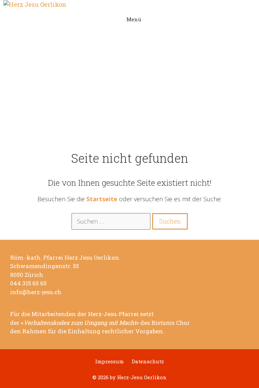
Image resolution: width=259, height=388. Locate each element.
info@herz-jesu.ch (35, 292)
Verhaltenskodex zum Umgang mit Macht (80, 323)
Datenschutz (148, 361)
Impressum (109, 361)
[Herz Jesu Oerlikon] (129, 4)
